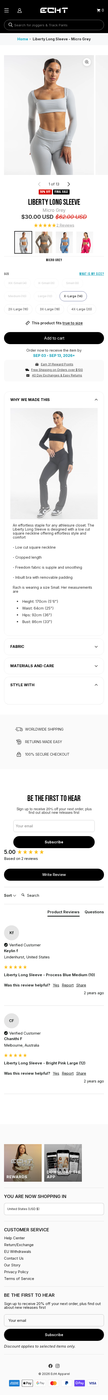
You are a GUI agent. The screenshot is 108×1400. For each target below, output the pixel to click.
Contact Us (14, 1258)
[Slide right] (68, 184)
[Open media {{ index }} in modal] (49, 115)
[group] (54, 852)
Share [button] (81, 985)
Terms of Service (19, 1278)
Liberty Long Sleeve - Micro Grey (62, 39)
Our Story (12, 1265)
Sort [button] (8, 895)
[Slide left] (39, 184)
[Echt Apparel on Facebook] (50, 1365)
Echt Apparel (60, 1374)
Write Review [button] (54, 874)
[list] (54, 115)
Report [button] (68, 985)
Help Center (14, 1238)
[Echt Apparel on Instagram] (57, 1365)
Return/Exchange (19, 1244)
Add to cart (54, 338)
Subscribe (54, 842)
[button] (54, 226)
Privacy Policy (16, 1271)
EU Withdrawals (17, 1251)
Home (22, 39)
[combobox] (54, 25)
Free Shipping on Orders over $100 (57, 370)
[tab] (63, 913)
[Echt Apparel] (54, 10)
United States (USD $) (23, 1209)
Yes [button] (56, 985)
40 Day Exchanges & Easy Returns (57, 375)
